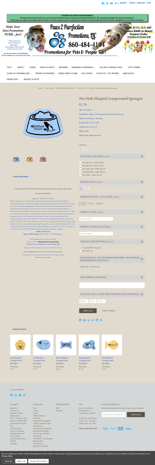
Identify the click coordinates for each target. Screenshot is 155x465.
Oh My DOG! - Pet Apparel (107, 73)
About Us (13, 408)
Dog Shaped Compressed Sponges (85, 361)
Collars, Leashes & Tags (111, 67)
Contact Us (14, 411)
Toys (9, 67)
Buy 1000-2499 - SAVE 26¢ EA (93, 169)
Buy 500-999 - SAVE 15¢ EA (92, 166)
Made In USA (128, 73)
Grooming (63, 67)
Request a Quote (16, 413)
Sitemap (13, 444)
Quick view (20, 343)
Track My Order (16, 428)
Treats (20, 67)
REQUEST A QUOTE (31, 79)
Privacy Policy (15, 436)
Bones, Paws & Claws (68, 73)
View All (59, 411)
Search (123, 3)
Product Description (21, 176)
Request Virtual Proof (18, 421)
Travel (33, 67)
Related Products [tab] (20, 329)
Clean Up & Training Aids (18, 73)
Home (40, 88)
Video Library (15, 416)
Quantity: (82, 145)
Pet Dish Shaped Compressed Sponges (103, 88)
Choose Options (20, 347)
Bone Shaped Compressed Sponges (62, 361)
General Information (18, 439)
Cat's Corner (134, 67)
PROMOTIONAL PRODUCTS (66, 88)
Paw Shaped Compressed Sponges (16, 361)
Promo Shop (12, 79)
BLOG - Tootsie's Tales (18, 418)
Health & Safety (47, 67)
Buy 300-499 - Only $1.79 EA (93, 163)
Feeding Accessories (44, 73)
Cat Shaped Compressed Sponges (39, 361)
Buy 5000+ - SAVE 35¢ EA (92, 175)
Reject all (21, 461)
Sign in (132, 3)
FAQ (11, 426)
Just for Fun (82, 88)
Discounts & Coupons (18, 423)
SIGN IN (13, 441)
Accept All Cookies (38, 461)
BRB (57, 408)
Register (141, 3)
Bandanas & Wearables (83, 67)
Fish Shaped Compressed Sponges (108, 361)
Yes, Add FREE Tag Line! (91, 248)
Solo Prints (87, 73)
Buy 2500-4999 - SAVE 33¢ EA (93, 172)
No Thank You (87, 251)
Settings (8, 461)
